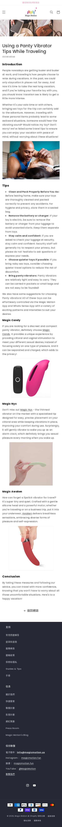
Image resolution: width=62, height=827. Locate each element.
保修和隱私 (11, 662)
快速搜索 (10, 701)
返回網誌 (33, 611)
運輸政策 (10, 655)
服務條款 (10, 648)
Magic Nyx (26, 409)
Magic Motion (21, 816)
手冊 (8, 675)
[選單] (3, 12)
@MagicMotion (27, 768)
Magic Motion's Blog (17, 735)
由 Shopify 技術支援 (36, 816)
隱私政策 (27, 821)
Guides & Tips (13, 668)
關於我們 (10, 694)
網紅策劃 (10, 721)
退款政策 (51, 816)
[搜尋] (51, 12)
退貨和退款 (11, 641)
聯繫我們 (10, 774)
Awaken (27, 513)
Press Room (12, 728)
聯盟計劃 (10, 708)
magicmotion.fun (31, 757)
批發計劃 (10, 714)
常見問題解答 (12, 635)
